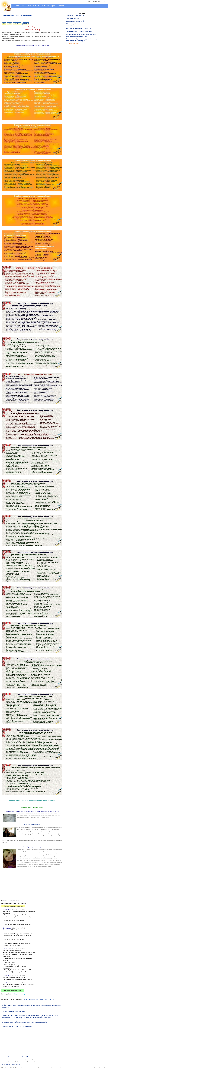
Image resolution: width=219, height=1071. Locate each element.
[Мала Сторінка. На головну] (5, 11)
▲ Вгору (15, 6)
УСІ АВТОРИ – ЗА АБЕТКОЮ (75, 15)
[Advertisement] (32, 882)
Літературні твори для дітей (75, 21)
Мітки (43, 6)
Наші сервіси (51, 6)
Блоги (23, 6)
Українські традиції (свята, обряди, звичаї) (79, 31)
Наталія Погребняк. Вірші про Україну (14, 1011)
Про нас (61, 6)
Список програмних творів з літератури (78, 28)
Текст (9, 23)
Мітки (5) (26, 23)
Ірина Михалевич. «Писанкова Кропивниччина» (17, 1026)
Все (4, 23)
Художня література (72, 18)
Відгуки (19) (17, 23)
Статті (29, 6)
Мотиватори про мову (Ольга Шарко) (19, 1057)
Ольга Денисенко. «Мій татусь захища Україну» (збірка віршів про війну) (25, 1022)
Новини (36, 6)
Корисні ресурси (16, 1064)
